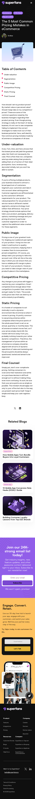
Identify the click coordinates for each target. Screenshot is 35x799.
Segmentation (9, 79)
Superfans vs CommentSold (20, 752)
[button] (31, 3)
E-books (6, 748)
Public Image (9, 83)
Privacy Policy (7, 785)
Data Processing (8, 788)
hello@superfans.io (11, 772)
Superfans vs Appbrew (22, 748)
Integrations (7, 726)
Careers (25, 722)
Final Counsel (9, 96)
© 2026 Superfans (9, 792)
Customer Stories (8, 740)
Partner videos (27, 730)
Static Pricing (9, 92)
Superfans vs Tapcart (22, 740)
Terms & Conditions (9, 782)
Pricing (5, 730)
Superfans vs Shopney (22, 744)
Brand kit (25, 734)
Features (6, 722)
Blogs (5, 744)
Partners (25, 726)
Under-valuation (10, 74)
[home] (11, 3)
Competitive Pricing (12, 87)
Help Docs (6, 752)
